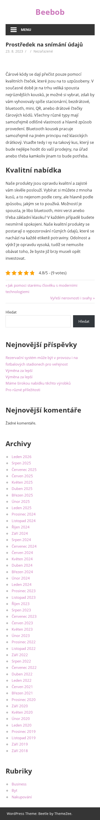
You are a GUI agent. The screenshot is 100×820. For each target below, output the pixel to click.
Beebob (50, 12)
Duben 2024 (22, 565)
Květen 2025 (22, 482)
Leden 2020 (22, 725)
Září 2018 (20, 750)
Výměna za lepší (19, 370)
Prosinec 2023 (24, 590)
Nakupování (22, 796)
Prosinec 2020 (24, 699)
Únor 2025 (21, 501)
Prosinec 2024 (24, 514)
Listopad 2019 (24, 737)
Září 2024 (20, 533)
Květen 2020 (22, 712)
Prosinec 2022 (24, 641)
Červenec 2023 (24, 616)
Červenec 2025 (24, 469)
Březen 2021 (22, 693)
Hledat (11, 312)
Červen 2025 (22, 475)
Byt (14, 790)
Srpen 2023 (21, 610)
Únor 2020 (21, 718)
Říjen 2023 (21, 603)
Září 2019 (20, 744)
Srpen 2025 (21, 463)
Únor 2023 (21, 635)
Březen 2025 (22, 495)
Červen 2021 (22, 686)
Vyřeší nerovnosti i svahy (71, 297)
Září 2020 (20, 705)
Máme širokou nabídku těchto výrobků (38, 383)
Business (19, 784)
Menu (26, 29)
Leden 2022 (22, 680)
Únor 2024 (21, 578)
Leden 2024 (22, 584)
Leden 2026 (22, 456)
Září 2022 (20, 654)
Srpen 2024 (21, 539)
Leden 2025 (22, 507)
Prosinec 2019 (24, 731)
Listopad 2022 (24, 648)
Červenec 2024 (24, 546)
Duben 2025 (22, 488)
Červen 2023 (22, 622)
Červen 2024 (22, 552)
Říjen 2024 (21, 527)
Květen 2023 (22, 629)
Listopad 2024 (24, 520)
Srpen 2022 (21, 661)
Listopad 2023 (24, 597)
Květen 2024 (22, 558)
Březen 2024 (22, 571)
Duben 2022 (22, 674)
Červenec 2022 (24, 667)
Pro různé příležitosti (23, 389)
